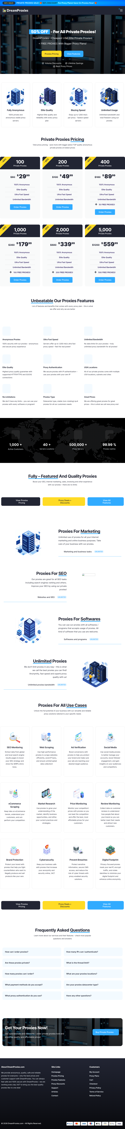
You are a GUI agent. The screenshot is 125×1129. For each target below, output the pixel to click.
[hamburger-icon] (121, 10)
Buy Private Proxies (105, 1032)
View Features (73, 54)
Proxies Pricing (51, 54)
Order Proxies (20, 207)
